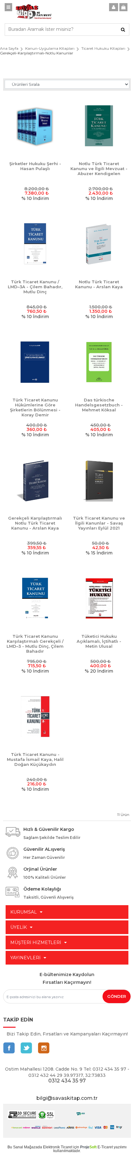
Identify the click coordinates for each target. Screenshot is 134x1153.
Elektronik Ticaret (57, 1147)
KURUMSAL (23, 912)
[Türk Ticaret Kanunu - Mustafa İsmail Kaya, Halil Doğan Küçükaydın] (35, 717)
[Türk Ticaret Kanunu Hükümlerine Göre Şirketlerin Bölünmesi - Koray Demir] (35, 362)
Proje (88, 1147)
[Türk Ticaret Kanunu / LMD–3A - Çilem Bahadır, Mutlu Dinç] (35, 244)
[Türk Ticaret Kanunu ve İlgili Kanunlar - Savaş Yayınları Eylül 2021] (99, 480)
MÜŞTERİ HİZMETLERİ (35, 942)
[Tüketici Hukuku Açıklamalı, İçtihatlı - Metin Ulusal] (99, 598)
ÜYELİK (18, 927)
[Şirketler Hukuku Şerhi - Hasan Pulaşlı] (35, 126)
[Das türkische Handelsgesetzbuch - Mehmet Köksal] (99, 362)
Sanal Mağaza (25, 1147)
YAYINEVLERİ (25, 958)
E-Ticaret (105, 1147)
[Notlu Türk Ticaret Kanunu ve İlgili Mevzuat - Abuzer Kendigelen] (99, 126)
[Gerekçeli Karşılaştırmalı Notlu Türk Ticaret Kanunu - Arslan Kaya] (35, 480)
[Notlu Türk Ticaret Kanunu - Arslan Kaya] (99, 244)
